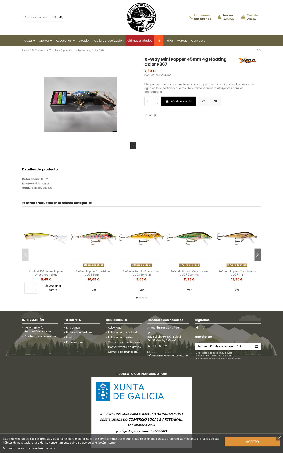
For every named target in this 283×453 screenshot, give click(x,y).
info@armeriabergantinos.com (168, 355)
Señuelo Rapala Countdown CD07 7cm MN (189, 273)
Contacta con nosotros (40, 336)
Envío (69, 337)
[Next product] (260, 50)
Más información (14, 448)
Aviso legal (115, 328)
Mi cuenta (73, 328)
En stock (28, 183)
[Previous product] (258, 50)
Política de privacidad (122, 332)
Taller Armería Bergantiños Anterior (38, 329)
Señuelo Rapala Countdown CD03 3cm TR (141, 273)
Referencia (30, 179)
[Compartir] (146, 115)
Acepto (252, 441)
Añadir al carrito (181, 101)
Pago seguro (74, 342)
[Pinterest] (155, 115)
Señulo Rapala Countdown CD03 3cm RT (93, 273)
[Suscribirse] (257, 346)
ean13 (26, 188)
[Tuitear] (150, 115)
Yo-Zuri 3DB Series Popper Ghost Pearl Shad (46, 273)
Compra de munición (122, 352)
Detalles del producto (40, 170)
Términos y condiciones (124, 342)
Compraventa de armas (124, 347)
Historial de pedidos (79, 332)
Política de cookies (120, 337)
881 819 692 (202, 19)
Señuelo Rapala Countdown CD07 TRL (237, 273)
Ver (94, 290)
